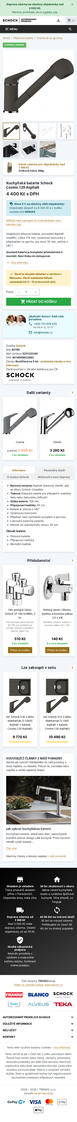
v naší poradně (56, 856)
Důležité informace (17, 1023)
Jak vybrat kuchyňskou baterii (28, 829)
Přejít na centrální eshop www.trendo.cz (38, 984)
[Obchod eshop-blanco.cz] (38, 995)
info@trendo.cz (43, 332)
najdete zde (50, 12)
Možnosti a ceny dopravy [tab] (54, 477)
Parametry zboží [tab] (54, 470)
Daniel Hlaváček (43, 1093)
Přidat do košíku (39, 301)
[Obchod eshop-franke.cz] (14, 995)
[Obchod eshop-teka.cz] (63, 1004)
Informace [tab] (18, 470)
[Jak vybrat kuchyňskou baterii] (38, 800)
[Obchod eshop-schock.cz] (63, 995)
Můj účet (9, 1030)
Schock (21, 345)
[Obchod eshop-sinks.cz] (14, 1004)
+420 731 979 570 (45, 323)
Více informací (19, 262)
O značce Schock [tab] (18, 477)
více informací (61, 1047)
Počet (9, 291)
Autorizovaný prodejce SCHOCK (26, 1017)
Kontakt (9, 1036)
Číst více (11, 848)
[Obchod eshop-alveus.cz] (38, 1004)
